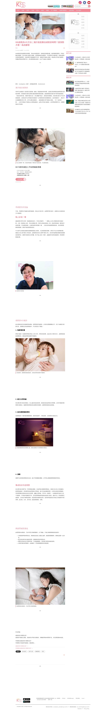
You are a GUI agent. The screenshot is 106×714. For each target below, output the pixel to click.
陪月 (43, 651)
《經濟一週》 (50, 699)
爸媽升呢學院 (63, 10)
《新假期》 (58, 698)
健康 (42, 10)
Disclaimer (80, 708)
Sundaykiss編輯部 (19, 50)
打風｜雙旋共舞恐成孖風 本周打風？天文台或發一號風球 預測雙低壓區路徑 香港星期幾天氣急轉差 (82, 103)
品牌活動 (71, 10)
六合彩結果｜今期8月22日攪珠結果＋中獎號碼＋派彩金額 (82, 58)
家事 (23, 10)
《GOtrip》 (64, 698)
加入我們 (78, 10)
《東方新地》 (77, 698)
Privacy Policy (86, 708)
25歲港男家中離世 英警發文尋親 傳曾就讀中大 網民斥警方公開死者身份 (82, 90)
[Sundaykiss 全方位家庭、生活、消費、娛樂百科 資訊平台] (27, 4)
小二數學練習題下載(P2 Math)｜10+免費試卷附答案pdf (82, 64)
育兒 (37, 10)
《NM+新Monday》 (70, 698)
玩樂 (33, 10)
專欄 (47, 10)
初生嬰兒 (24, 651)
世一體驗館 (54, 10)
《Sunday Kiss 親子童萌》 (41, 699)
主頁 (18, 10)
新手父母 (31, 651)
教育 (28, 10)
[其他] (64, 48)
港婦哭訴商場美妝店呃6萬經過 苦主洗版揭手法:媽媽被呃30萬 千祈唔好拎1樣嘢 (82, 71)
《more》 (83, 698)
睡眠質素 (37, 651)
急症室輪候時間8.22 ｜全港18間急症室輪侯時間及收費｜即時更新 (82, 83)
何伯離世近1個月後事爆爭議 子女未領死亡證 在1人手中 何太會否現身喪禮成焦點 (82, 111)
